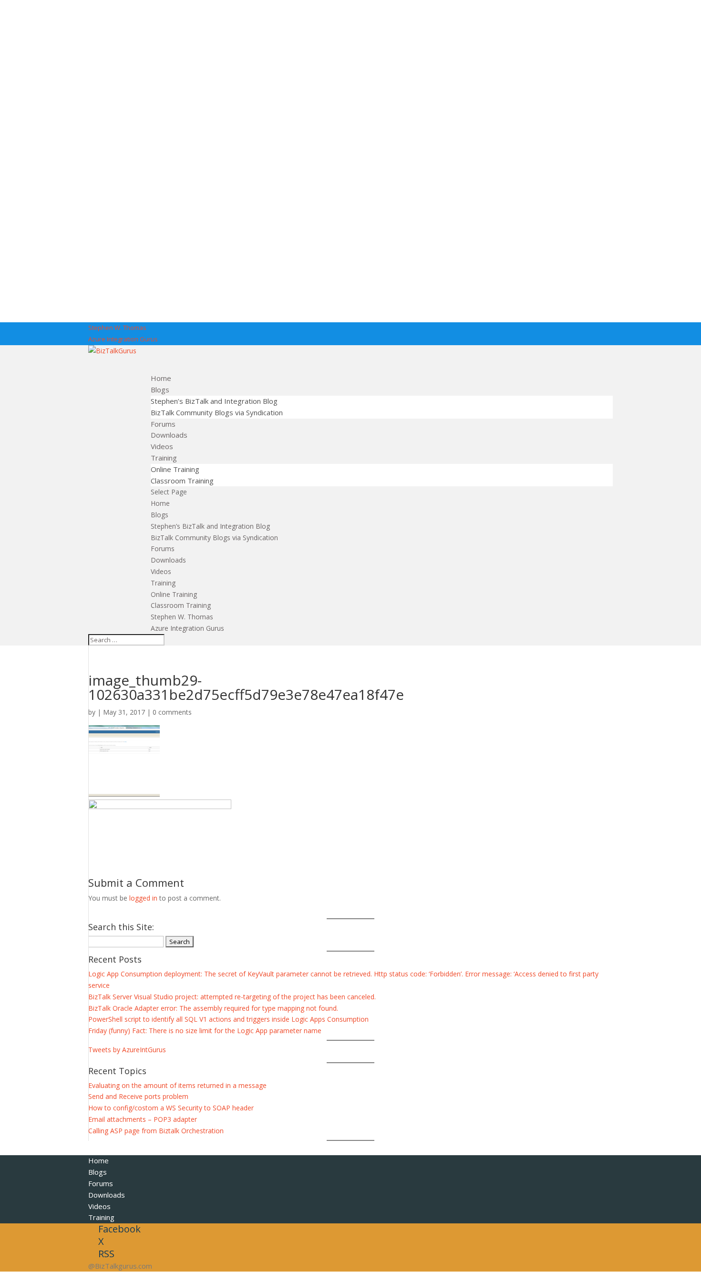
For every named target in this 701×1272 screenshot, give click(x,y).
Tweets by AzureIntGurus (127, 1049)
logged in (143, 898)
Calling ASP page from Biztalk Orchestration (156, 1130)
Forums (163, 548)
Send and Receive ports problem (138, 1096)
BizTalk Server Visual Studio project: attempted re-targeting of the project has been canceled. (232, 996)
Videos (161, 571)
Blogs (159, 514)
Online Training (175, 469)
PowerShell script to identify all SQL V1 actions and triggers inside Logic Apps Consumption (228, 1019)
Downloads (168, 559)
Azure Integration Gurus (123, 339)
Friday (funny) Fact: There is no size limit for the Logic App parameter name (204, 1030)
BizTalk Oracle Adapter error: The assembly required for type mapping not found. (213, 1008)
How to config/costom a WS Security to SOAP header (171, 1107)
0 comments (172, 712)
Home (160, 503)
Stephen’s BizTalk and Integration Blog (214, 401)
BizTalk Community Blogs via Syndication (217, 412)
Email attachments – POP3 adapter (142, 1119)
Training (163, 582)
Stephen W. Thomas (117, 327)
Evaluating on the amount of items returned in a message (177, 1085)
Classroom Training (182, 480)
